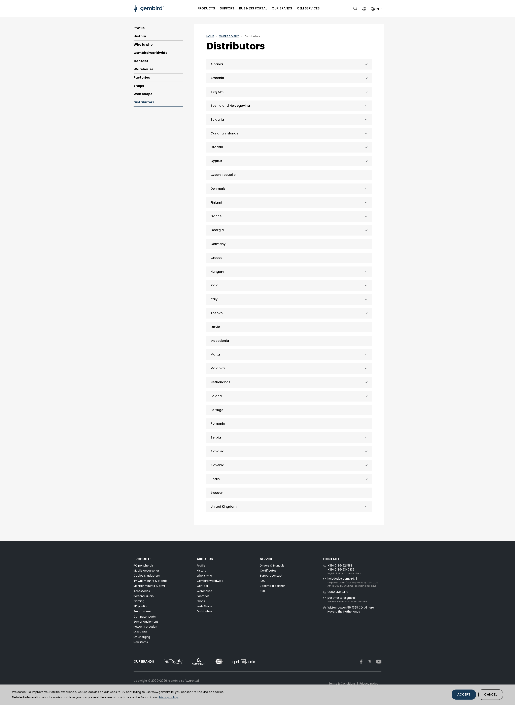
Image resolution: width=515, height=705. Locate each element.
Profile (139, 28)
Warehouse (143, 69)
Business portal (253, 8)
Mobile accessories (147, 571)
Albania (216, 64)
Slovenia (217, 465)
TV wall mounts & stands (150, 581)
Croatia (216, 147)
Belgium (217, 91)
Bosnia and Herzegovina (230, 105)
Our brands (282, 8)
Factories (142, 77)
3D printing (141, 606)
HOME (210, 36)
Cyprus (216, 161)
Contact (141, 61)
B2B (262, 591)
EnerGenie (140, 632)
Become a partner (272, 586)
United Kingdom (223, 506)
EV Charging (142, 637)
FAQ (262, 581)
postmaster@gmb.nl (341, 598)
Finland (216, 202)
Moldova (217, 368)
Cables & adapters (147, 576)
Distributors (144, 102)
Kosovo (216, 313)
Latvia (215, 327)
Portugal (217, 410)
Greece (216, 257)
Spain (215, 479)
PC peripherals (143, 566)
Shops (139, 85)
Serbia (215, 437)
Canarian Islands (224, 133)
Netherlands (220, 382)
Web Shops (143, 94)
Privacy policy (368, 684)
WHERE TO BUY (229, 36)
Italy (213, 299)
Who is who (143, 44)
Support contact (271, 576)
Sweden (216, 492)
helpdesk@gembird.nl (342, 579)
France (215, 216)
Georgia (217, 230)
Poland (216, 396)
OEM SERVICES (308, 8)
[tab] (289, 64)
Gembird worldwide (150, 52)
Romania (217, 423)
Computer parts (145, 617)
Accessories (142, 591)
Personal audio (144, 596)
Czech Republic (223, 174)
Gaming (139, 601)
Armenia (217, 78)
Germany (218, 244)
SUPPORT (227, 8)
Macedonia (219, 340)
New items (141, 642)
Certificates (268, 571)
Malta (215, 354)
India (214, 285)
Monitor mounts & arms (150, 586)
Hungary (217, 271)
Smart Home (142, 611)
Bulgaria (217, 119)
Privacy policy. (168, 697)
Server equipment (146, 622)
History (140, 36)
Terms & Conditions (342, 684)
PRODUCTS (206, 8)
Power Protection (145, 627)
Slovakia (217, 451)
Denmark (217, 188)
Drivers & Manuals (272, 566)
